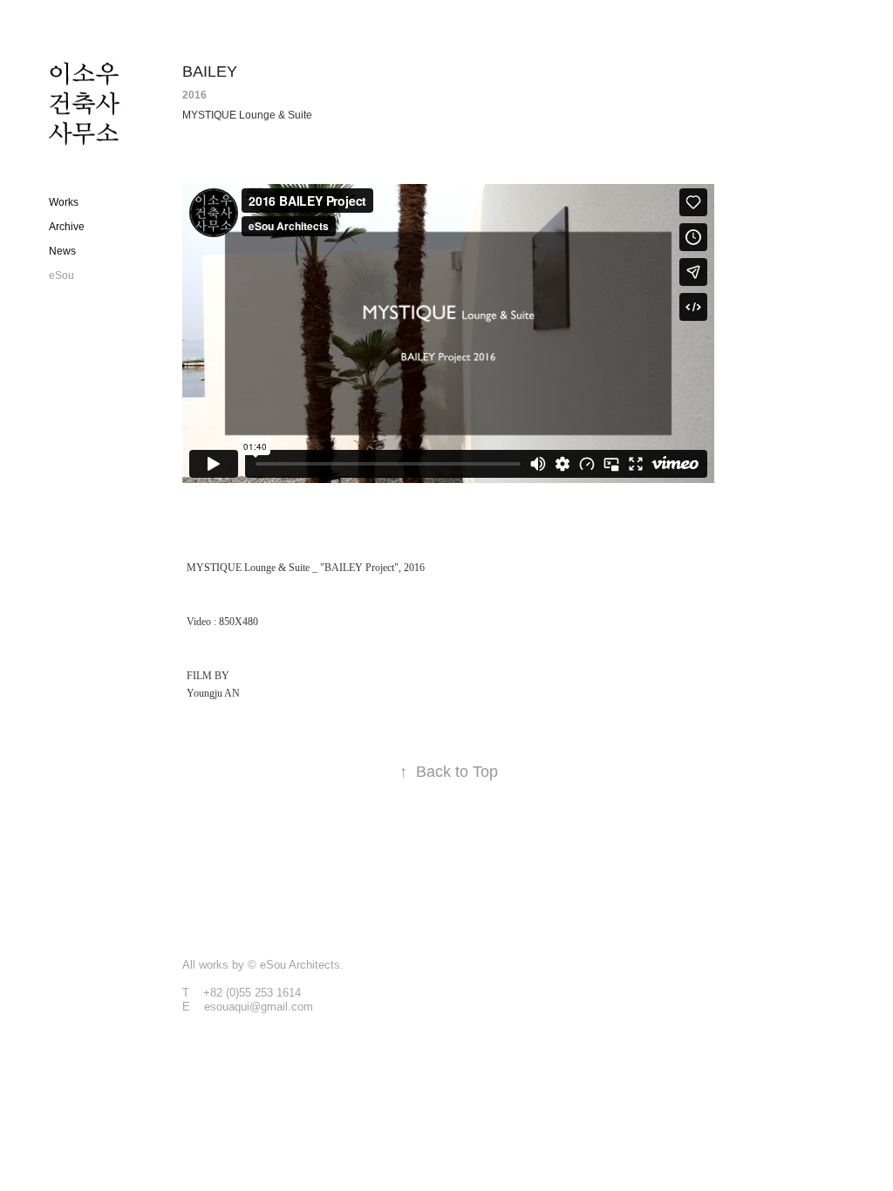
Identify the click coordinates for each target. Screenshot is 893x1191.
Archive (67, 227)
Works (63, 202)
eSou (61, 275)
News (62, 251)
